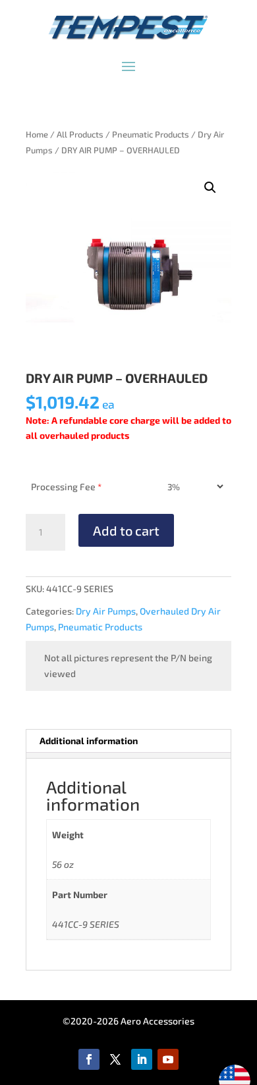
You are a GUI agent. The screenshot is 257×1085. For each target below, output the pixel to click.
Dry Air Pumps (106, 611)
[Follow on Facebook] (89, 1059)
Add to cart (126, 530)
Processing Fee (66, 486)
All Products (80, 134)
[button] (210, 187)
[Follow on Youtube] (168, 1059)
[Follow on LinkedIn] (141, 1059)
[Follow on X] (115, 1059)
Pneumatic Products (150, 134)
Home (37, 134)
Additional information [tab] (89, 740)
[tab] (128, 755)
